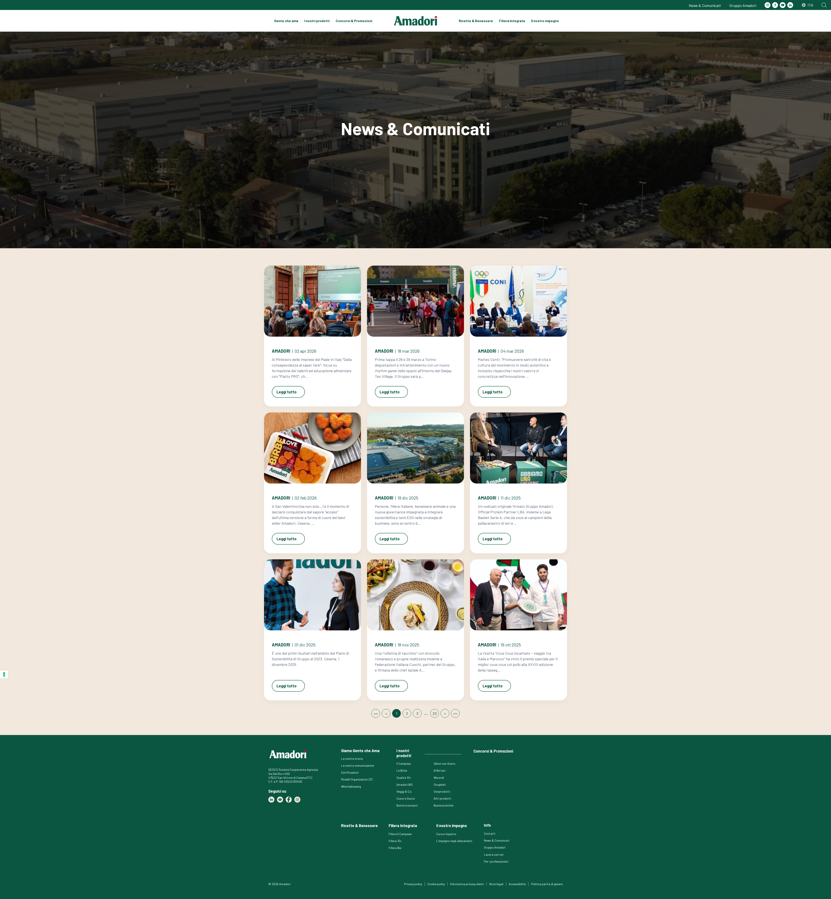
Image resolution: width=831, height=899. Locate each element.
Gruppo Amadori (742, 5)
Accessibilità (517, 884)
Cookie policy (436, 884)
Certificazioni (350, 772)
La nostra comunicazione (357, 765)
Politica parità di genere (547, 884)
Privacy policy (413, 884)
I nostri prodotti (317, 21)
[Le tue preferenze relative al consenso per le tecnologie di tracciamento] (4, 674)
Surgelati (440, 784)
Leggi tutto (286, 391)
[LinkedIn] (790, 5)
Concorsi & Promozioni (354, 21)
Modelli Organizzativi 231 (357, 779)
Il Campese (403, 763)
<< (376, 713)
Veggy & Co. (404, 791)
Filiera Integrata (512, 21)
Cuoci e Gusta (405, 798)
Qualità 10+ (403, 777)
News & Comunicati (705, 5)
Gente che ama (286, 21)
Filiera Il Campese (400, 834)
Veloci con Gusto (444, 763)
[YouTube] (783, 5)
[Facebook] (775, 5)
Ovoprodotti (442, 791)
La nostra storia (352, 758)
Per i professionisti (496, 861)
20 (435, 713)
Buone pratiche (443, 805)
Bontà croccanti (407, 805)
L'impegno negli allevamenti (454, 841)
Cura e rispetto (446, 834)
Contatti (489, 833)
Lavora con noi (493, 854)
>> (455, 713)
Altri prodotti (442, 798)
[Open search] (824, 5)
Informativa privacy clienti (467, 884)
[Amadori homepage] (415, 21)
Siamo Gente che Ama (360, 750)
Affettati (439, 770)
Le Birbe (401, 770)
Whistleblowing (351, 786)
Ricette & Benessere (476, 21)
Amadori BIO (404, 784)
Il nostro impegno (545, 21)
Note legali (496, 884)
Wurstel (439, 777)
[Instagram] (767, 5)
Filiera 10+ (395, 841)
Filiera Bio (395, 848)
